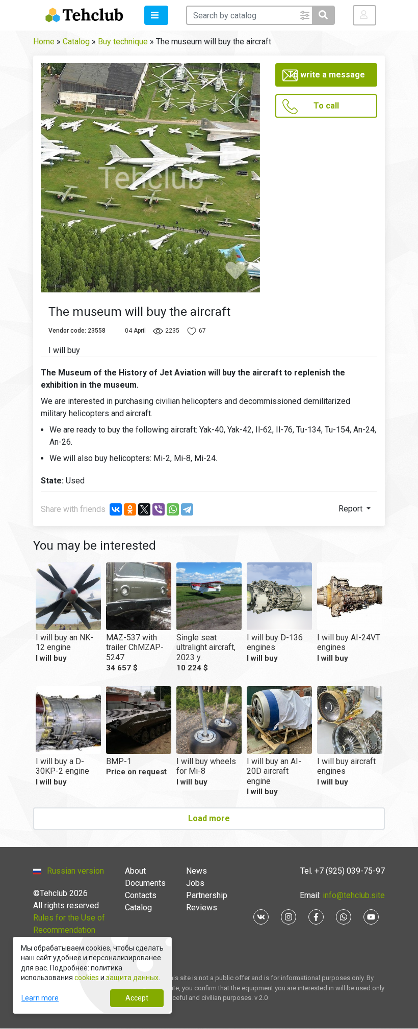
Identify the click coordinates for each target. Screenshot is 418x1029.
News (196, 871)
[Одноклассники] (130, 509)
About (135, 871)
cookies (86, 977)
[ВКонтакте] (116, 509)
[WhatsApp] (173, 509)
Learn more (40, 998)
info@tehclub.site (353, 895)
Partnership (206, 895)
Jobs (195, 883)
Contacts (140, 895)
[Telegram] (187, 509)
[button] (156, 15)
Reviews (201, 907)
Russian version (75, 871)
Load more (209, 818)
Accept (136, 998)
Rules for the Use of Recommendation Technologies (69, 930)
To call (326, 106)
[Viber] (158, 509)
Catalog (138, 907)
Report (351, 508)
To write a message (326, 74)
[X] (144, 509)
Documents (145, 883)
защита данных (132, 977)
